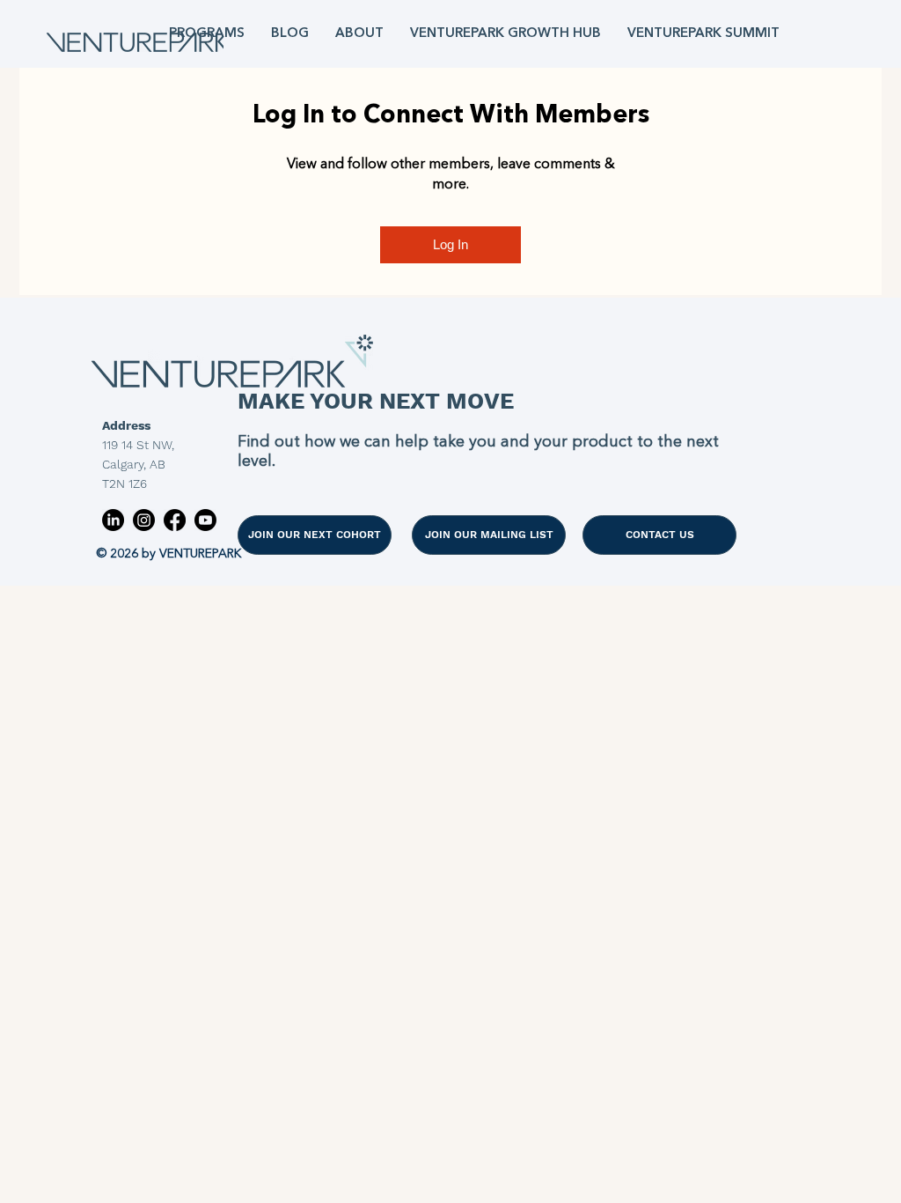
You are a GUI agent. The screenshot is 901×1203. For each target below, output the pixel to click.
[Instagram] (144, 520)
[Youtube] (205, 520)
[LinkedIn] (113, 520)
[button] (207, 34)
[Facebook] (175, 520)
